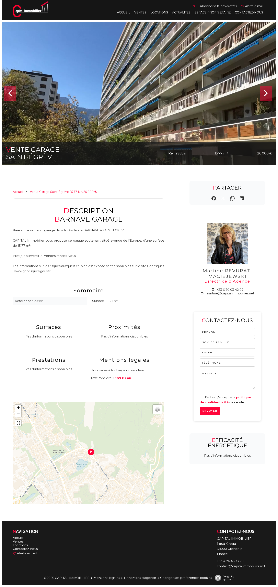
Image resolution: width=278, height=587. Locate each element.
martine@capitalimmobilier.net (230, 293)
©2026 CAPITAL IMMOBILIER (67, 578)
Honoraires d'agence (140, 578)
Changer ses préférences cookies (186, 578)
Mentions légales (107, 578)
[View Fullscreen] (18, 423)
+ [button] (18, 407)
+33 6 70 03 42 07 (230, 290)
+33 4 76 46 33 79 (230, 561)
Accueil (18, 192)
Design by (228, 578)
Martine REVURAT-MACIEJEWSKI (227, 273)
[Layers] (157, 409)
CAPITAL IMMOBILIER (234, 538)
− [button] (18, 413)
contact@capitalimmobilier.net (241, 566)
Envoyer (209, 410)
